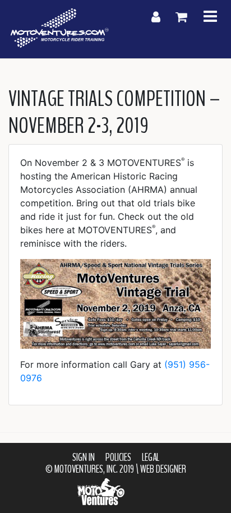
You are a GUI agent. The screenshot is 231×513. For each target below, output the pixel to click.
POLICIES (118, 457)
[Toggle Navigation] (210, 17)
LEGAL (150, 457)
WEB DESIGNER (163, 469)
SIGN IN (83, 457)
